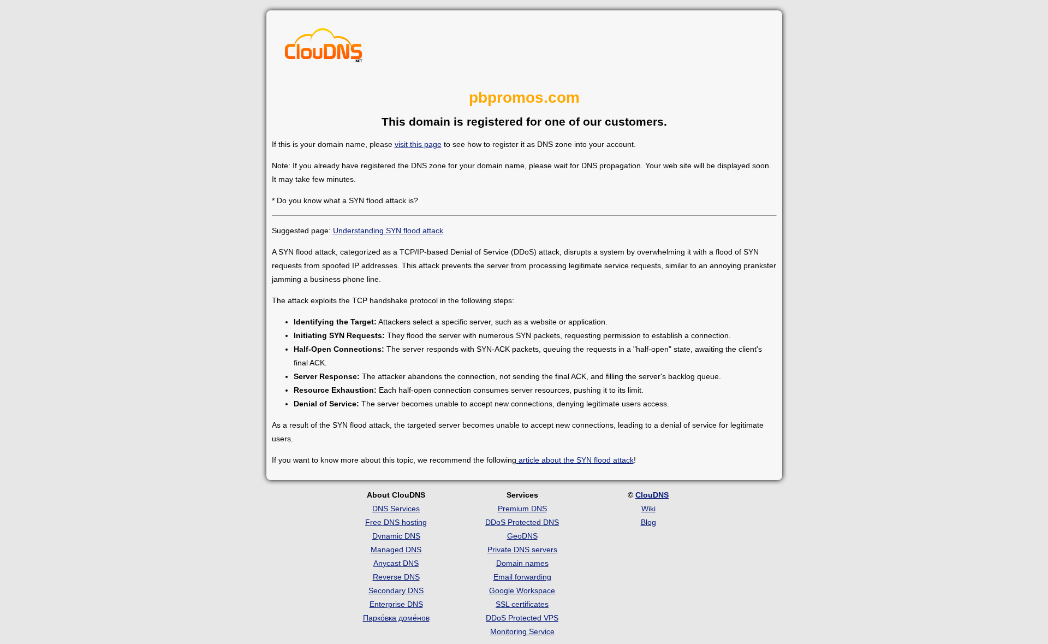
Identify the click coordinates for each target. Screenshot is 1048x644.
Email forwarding (522, 576)
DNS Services (396, 508)
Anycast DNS (396, 563)
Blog (648, 522)
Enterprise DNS (396, 604)
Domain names (522, 563)
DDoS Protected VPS (522, 617)
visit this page (418, 144)
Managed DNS (396, 549)
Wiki (648, 508)
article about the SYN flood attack (575, 460)
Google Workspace (522, 590)
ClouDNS (652, 495)
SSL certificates (522, 604)
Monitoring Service (522, 631)
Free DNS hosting (396, 522)
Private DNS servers (522, 549)
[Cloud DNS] (324, 48)
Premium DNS (522, 508)
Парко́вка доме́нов (396, 617)
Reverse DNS (396, 576)
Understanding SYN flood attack (388, 230)
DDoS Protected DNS (522, 522)
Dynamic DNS (396, 535)
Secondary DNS (396, 590)
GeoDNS (522, 535)
